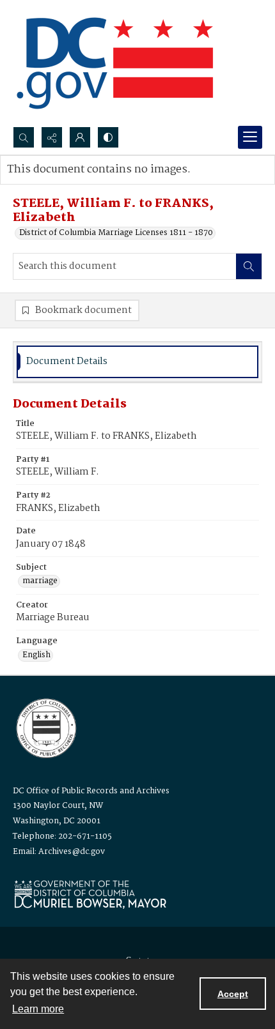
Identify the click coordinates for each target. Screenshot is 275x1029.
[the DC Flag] (115, 63)
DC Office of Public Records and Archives (91, 791)
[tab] (137, 362)
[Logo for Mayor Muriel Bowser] (90, 894)
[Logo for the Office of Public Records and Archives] (45, 727)
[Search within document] (249, 266)
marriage (40, 581)
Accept (232, 994)
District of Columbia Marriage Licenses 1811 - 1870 (116, 233)
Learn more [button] (38, 1008)
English (36, 655)
